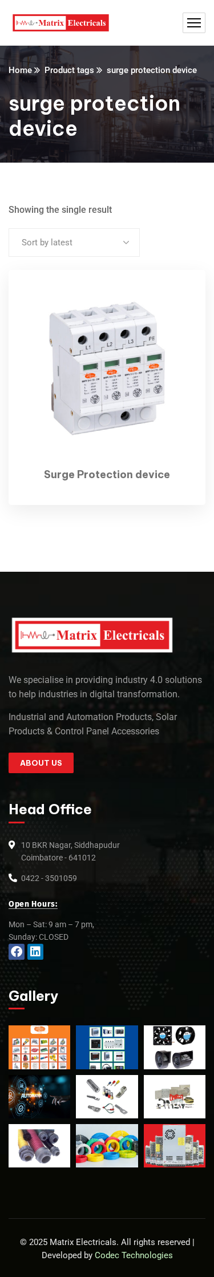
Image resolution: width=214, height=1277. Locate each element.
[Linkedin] (35, 952)
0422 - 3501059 (49, 878)
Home (20, 70)
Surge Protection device (107, 474)
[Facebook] (17, 952)
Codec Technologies (134, 1255)
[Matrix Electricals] (61, 23)
